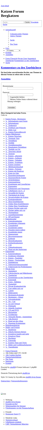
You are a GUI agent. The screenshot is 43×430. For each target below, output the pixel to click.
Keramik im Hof (11, 404)
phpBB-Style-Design (33, 377)
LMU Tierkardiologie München (17, 424)
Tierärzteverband (12, 420)
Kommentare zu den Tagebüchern (21, 67)
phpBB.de (26, 373)
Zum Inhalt (5, 6)
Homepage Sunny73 (13, 414)
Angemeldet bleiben (17, 97)
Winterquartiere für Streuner (16, 406)
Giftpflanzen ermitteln (13, 422)
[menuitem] (19, 34)
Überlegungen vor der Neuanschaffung (20, 408)
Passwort (6, 92)
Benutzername (8, 86)
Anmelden (6, 79)
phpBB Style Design (13, 402)
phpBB (12, 367)
